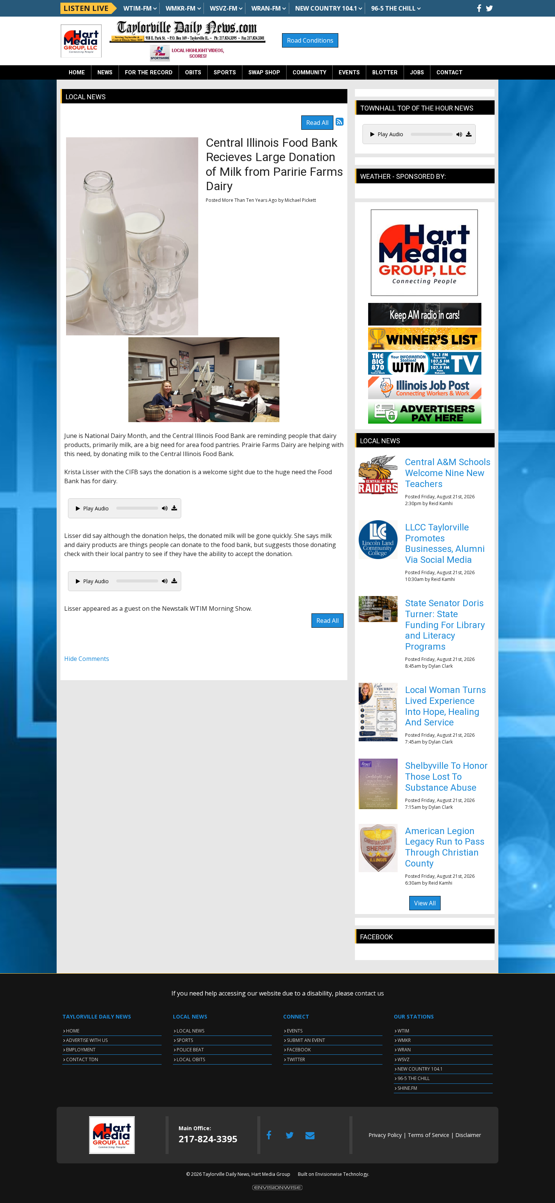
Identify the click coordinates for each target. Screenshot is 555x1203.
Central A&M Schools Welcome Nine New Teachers (447, 473)
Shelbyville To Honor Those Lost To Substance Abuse (446, 777)
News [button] (105, 72)
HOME (72, 1031)
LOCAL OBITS (191, 1059)
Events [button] (349, 72)
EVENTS (294, 1031)
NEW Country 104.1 (326, 8)
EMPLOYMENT (81, 1049)
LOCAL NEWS (190, 1031)
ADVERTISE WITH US (87, 1040)
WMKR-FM (181, 8)
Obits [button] (193, 72)
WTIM (403, 1031)
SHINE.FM (407, 1088)
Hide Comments (86, 659)
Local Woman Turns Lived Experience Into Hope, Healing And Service (445, 706)
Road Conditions (310, 40)
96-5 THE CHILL (414, 1078)
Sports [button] (225, 72)
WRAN (404, 1049)
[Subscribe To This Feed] (340, 121)
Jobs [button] (417, 72)
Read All (317, 122)
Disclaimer (468, 1134)
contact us (369, 993)
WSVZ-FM (223, 8)
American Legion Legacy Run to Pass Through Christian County (444, 847)
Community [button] (309, 72)
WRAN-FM (266, 8)
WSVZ (404, 1059)
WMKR (404, 1040)
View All (425, 903)
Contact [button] (449, 72)
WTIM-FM (137, 8)
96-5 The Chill (393, 8)
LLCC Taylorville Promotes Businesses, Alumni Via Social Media (445, 543)
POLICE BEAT (190, 1049)
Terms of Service (428, 1134)
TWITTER (296, 1059)
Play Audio (96, 508)
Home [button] (77, 72)
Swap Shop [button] (264, 72)
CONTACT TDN (82, 1059)
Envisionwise (328, 1174)
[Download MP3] (174, 508)
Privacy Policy (385, 1134)
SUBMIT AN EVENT (306, 1040)
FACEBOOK (299, 1049)
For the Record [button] (149, 72)
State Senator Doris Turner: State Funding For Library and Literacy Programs (445, 625)
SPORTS (185, 1040)
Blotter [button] (385, 72)
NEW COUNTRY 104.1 (420, 1069)
